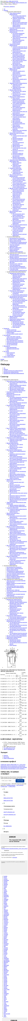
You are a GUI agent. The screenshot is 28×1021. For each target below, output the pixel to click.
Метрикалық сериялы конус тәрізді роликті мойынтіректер (20, 80)
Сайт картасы (19, 785)
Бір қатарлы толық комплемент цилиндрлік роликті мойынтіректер (19, 66)
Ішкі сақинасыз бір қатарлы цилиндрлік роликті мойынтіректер (20, 62)
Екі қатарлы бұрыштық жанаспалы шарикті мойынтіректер (18, 35)
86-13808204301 (8, 826)
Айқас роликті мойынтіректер (16, 197)
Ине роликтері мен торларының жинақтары (19, 123)
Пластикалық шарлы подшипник (18, 292)
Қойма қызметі (10, 332)
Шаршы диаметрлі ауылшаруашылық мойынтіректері (18, 257)
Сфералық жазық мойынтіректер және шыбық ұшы (18, 160)
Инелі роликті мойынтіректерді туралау (19, 98)
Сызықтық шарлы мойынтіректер (17, 170)
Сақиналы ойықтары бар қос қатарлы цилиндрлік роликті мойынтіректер (20, 48)
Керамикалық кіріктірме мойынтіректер (19, 282)
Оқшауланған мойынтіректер (17, 319)
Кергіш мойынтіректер (15, 240)
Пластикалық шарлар (18, 323)
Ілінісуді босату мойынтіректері (18, 239)
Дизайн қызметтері (11, 329)
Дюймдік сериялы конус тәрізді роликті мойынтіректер (19, 72)
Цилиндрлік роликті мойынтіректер (15, 44)
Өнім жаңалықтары (12, 347)
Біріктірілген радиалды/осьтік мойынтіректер (19, 115)
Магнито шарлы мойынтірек (20, 22)
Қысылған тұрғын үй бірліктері (18, 495)
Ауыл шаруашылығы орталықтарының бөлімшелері (17, 265)
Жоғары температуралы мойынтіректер (16, 317)
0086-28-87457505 (8, 798)
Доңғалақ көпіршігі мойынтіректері (14, 245)
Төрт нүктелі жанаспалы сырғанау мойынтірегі (19, 228)
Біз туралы (6, 351)
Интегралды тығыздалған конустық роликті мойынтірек (19, 76)
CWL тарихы (10, 354)
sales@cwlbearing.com (9, 749)
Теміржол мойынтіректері (16, 251)
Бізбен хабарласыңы (9, 356)
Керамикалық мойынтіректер (17, 273)
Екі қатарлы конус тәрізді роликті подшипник (19, 181)
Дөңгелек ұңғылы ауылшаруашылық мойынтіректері (18, 255)
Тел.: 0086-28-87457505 (12, 1)
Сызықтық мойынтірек (15, 168)
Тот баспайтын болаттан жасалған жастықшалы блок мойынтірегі (20, 307)
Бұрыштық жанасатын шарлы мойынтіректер (18, 190)
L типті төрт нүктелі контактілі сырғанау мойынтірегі (18, 231)
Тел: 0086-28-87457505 (9, 748)
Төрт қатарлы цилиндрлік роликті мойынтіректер (19, 186)
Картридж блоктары (18, 138)
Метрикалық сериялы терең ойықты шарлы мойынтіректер (20, 25)
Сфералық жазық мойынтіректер (17, 166)
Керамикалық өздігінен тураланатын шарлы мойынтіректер (18, 285)
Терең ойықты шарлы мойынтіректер (15, 13)
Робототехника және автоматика (15, 342)
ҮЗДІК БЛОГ (4, 786)
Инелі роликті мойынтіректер (17, 96)
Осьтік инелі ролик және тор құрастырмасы (20, 112)
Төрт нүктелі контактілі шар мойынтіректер (20, 38)
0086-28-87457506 (8, 800)
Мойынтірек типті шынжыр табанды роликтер (20, 131)
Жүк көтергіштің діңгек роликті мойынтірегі (19, 214)
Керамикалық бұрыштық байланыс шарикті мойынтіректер (19, 276)
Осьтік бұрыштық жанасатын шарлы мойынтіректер (17, 194)
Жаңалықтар (7, 346)
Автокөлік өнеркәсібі (12, 343)
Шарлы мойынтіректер (15, 90)
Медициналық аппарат (12, 339)
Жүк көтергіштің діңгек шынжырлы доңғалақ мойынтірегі (19, 218)
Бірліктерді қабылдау (18, 153)
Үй (4, 9)
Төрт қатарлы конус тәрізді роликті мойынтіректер (19, 183)
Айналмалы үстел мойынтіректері (17, 206)
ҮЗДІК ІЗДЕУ (11, 786)
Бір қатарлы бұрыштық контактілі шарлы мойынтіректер (18, 41)
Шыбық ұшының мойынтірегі (17, 163)
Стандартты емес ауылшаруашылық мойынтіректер (18, 270)
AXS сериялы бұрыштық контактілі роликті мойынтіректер (19, 105)
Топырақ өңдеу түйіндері (16, 263)
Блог (8, 350)
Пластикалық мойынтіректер (17, 290)
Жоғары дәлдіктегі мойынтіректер (18, 188)
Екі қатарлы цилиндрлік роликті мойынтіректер (19, 178)
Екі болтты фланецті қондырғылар (18, 155)
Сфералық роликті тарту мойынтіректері (19, 88)
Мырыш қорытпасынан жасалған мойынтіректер (19, 158)
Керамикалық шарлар (18, 321)
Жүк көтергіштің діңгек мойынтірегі (16, 212)
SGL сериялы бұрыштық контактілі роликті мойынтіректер (19, 109)
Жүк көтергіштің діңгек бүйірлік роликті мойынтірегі (19, 222)
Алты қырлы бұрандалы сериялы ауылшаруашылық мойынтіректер (18, 260)
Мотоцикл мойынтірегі (15, 247)
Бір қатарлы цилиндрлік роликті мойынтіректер (19, 58)
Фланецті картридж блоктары (17, 486)
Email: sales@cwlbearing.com (19, 2)
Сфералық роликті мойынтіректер (18, 83)
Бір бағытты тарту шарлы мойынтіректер (19, 94)
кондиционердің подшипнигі (17, 238)
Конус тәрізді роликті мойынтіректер (15, 69)
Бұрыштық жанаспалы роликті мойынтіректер (18, 101)
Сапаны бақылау (11, 355)
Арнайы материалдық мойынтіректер (13, 370)
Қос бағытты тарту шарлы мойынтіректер (19, 92)
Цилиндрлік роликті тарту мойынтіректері (19, 51)
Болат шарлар (16, 327)
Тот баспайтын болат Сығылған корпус (18, 310)
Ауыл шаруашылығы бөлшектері (18, 267)
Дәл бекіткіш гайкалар (18, 204)
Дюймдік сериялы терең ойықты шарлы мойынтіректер (19, 20)
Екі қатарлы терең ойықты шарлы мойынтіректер (19, 16)
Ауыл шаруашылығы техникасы (15, 340)
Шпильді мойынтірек (15, 226)
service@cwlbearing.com (10, 814)
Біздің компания (11, 352)
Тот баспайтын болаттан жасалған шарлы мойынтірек (20, 299)
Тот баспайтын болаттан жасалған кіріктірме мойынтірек (19, 303)
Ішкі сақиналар (16, 121)
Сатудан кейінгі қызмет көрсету (15, 333)
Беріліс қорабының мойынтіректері (14, 249)
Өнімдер (6, 10)
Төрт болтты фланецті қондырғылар (18, 143)
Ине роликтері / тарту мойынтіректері (18, 202)
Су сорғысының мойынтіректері (18, 243)
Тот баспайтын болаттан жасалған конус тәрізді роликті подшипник (19, 314)
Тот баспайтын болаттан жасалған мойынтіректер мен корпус (18, 296)
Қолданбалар (7, 335)
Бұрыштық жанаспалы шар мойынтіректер (16, 31)
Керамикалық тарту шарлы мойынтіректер (19, 288)
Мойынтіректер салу (18, 145)
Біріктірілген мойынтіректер (20, 224)
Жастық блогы (16, 146)
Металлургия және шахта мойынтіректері (16, 175)
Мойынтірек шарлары (15, 320)
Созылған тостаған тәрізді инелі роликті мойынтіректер (19, 118)
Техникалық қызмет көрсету (14, 331)
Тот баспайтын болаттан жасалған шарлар (19, 325)
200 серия (12, 262)
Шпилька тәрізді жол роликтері (18, 475)
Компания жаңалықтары (13, 348)
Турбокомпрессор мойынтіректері (18, 242)
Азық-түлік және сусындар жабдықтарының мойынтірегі (14, 337)
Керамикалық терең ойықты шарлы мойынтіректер (20, 279)
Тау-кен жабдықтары (12, 344)
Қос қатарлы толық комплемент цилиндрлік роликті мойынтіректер (19, 55)
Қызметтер (6, 328)
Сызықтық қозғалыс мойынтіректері (18, 172)
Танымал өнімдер (10, 785)
